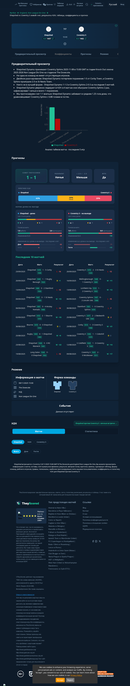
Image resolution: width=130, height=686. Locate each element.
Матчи (38, 431)
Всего (16, 451)
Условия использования (92, 517)
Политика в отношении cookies (95, 523)
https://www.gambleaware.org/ (26, 650)
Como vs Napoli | (55, 520)
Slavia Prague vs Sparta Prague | (61, 557)
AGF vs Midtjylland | (56, 560)
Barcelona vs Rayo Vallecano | (60, 511)
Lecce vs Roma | (54, 547)
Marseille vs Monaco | (56, 529)
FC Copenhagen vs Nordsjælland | (61, 541)
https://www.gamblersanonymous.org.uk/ (29, 656)
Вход (122, 4)
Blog (84, 508)
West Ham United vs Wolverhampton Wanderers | (62, 564)
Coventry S (41, 442)
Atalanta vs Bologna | (56, 526)
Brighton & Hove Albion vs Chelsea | (62, 514)
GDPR (85, 526)
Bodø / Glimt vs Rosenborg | (59, 544)
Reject (70, 680)
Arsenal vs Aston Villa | (57, 508)
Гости (36, 451)
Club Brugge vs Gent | (56, 554)
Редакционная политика (92, 529)
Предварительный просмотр (30, 54)
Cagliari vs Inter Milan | (57, 523)
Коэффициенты (63, 54)
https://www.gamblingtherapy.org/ (27, 659)
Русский (113, 4)
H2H (29, 442)
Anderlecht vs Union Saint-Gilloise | (61, 550)
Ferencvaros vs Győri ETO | (59, 569)
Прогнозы (86, 54)
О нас (85, 514)
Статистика (91, 431)
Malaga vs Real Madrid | (57, 535)
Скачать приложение (98, 4)
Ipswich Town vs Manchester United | (62, 538)
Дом (26, 451)
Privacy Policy (76, 675)
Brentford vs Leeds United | (58, 517)
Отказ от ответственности (25, 595)
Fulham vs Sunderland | (57, 532)
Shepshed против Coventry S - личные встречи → (96, 423)
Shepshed (18, 442)
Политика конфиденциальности (95, 520)
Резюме (104, 54)
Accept (60, 680)
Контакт (86, 511)
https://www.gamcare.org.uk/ (25, 653)
